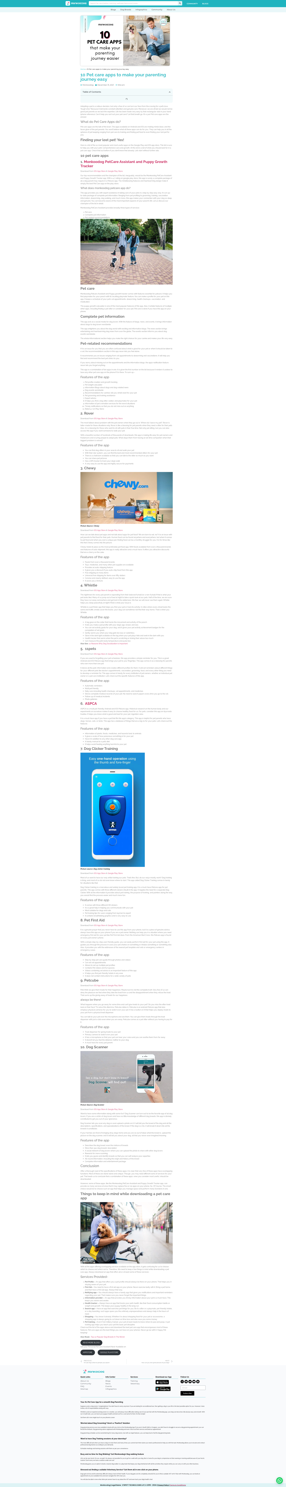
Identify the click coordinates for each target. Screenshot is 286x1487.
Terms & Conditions (178, 1485)
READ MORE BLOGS (91, 1343)
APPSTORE (87, 1352)
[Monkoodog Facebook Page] (186, 1381)
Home (82, 69)
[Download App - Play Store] (163, 1389)
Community (192, 4)
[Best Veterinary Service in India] (76, 3)
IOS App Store (100, 171)
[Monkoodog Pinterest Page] (198, 1381)
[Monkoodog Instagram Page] (182, 1381)
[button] (169, 92)
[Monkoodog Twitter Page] (190, 1381)
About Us (171, 10)
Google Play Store (115, 171)
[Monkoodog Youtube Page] (194, 1381)
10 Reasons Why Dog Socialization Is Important (108, 644)
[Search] (180, 3)
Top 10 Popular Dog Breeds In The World (108, 1337)
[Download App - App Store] (162, 1382)
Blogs (205, 4)
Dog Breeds (125, 10)
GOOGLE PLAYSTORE (109, 1352)
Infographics (141, 10)
